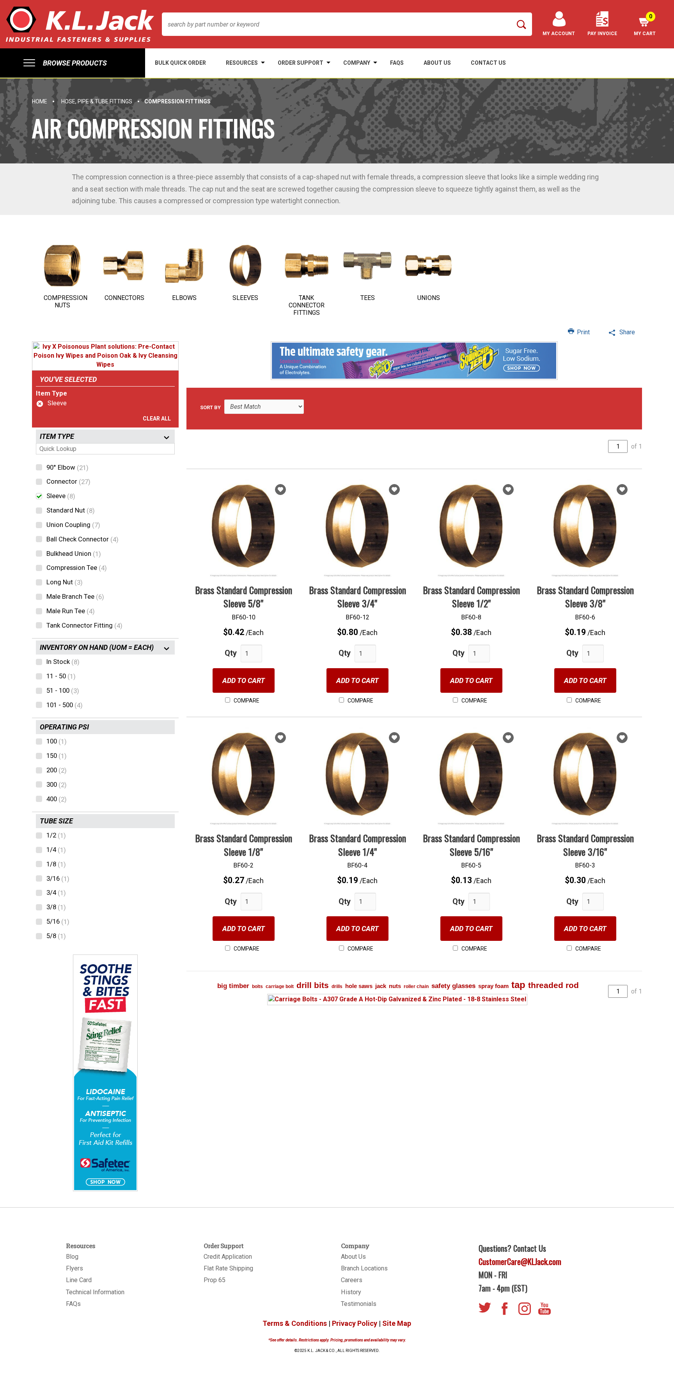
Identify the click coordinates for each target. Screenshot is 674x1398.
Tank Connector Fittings (307, 305)
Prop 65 (214, 1280)
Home (39, 101)
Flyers (74, 1268)
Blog (72, 1256)
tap (518, 984)
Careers (351, 1280)
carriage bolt (280, 986)
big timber (233, 986)
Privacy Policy (354, 1323)
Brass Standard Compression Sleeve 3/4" (357, 596)
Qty (231, 653)
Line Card (79, 1280)
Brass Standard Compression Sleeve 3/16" (585, 844)
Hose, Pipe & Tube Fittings (96, 101)
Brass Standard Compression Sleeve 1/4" (357, 844)
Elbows (184, 298)
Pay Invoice (602, 33)
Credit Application (228, 1256)
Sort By (210, 407)
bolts (257, 986)
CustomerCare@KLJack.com (520, 1261)
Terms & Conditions (295, 1323)
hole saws (358, 986)
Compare (245, 700)
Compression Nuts (65, 301)
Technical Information (95, 1292)
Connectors (124, 298)
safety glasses (453, 986)
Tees (367, 298)
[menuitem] (72, 63)
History (351, 1292)
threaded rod (553, 985)
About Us (353, 1256)
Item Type (51, 393)
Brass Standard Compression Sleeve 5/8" (243, 596)
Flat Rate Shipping (228, 1268)
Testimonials (358, 1304)
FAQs (73, 1304)
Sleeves (245, 298)
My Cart (645, 24)
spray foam (493, 986)
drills (337, 986)
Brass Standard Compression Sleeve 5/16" (471, 844)
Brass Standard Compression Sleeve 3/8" (585, 596)
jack (380, 986)
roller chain (416, 986)
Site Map (396, 1323)
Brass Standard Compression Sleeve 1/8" (243, 844)
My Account (559, 33)
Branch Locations (364, 1268)
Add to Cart (243, 680)
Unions (428, 298)
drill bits (312, 985)
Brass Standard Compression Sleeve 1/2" (471, 596)
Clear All (157, 418)
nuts (395, 986)
